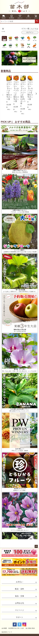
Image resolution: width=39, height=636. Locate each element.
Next (36, 94)
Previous (3, 95)
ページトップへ (36, 546)
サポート (19, 617)
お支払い (19, 582)
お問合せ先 (19, 603)
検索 (37, 21)
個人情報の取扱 (30, 628)
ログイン (30, 32)
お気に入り (20, 18)
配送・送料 (19, 589)
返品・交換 (19, 596)
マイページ (28, 18)
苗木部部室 (11, 18)
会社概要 (4, 628)
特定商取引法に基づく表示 (16, 628)
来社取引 (4, 18)
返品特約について (7, 632)
